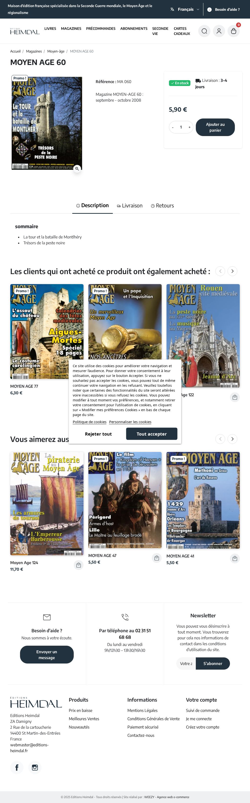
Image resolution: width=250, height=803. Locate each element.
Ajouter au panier (215, 127)
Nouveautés (79, 727)
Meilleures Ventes (84, 718)
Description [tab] (94, 205)
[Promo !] (46, 331)
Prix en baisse (80, 710)
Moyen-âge (55, 51)
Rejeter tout (98, 434)
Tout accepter (152, 434)
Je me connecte (199, 718)
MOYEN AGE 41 (180, 556)
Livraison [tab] (132, 205)
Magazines (34, 51)
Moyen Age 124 (24, 562)
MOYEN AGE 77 (24, 386)
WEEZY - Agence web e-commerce (166, 797)
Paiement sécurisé (142, 727)
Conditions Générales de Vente (153, 718)
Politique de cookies (89, 421)
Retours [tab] (164, 205)
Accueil (15, 51)
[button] (204, 31)
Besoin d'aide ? (227, 9)
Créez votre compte (202, 727)
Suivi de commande (202, 710)
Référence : (106, 81)
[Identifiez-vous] (219, 31)
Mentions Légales (142, 710)
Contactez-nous (140, 735)
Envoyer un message (46, 654)
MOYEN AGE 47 (102, 555)
